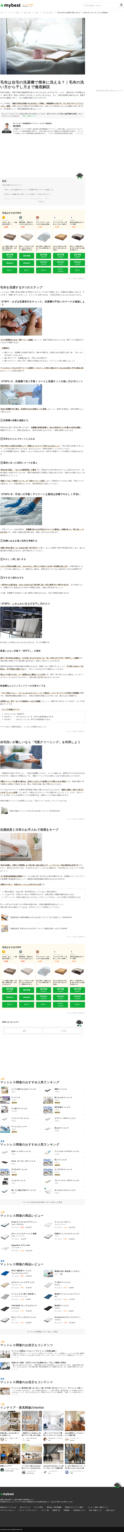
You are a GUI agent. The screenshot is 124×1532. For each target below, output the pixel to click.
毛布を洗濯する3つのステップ (12, 185)
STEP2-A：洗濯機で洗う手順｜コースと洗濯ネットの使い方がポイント (27, 194)
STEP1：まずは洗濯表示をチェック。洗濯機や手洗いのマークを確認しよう (29, 190)
